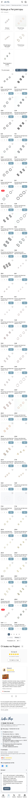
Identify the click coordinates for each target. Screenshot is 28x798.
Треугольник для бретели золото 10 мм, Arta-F (20, 462)
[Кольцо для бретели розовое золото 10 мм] (20, 405)
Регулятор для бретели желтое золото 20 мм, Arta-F (20, 602)
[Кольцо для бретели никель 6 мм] (20, 265)
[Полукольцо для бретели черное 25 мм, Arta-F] (20, 242)
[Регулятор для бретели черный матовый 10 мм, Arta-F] (20, 102)
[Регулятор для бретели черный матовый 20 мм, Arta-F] (7, 242)
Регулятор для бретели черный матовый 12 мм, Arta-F (20, 159)
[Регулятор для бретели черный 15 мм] (20, 172)
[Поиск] (22, 2)
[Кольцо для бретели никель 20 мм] (20, 382)
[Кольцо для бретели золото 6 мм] (7, 475)
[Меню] (2, 2)
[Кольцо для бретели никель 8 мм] (20, 289)
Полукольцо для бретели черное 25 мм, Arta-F (20, 252)
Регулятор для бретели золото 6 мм (20, 485)
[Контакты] (25, 2)
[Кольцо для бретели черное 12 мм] (7, 126)
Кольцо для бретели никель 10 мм (19, 322)
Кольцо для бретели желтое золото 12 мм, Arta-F (7, 555)
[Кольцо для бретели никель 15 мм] (20, 358)
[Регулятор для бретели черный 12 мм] (20, 126)
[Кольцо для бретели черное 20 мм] (20, 195)
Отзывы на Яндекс (10, 646)
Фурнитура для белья (16, 5)
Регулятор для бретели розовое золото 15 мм (7, 462)
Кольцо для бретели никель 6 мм (19, 276)
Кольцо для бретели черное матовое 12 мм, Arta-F (7, 159)
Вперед (17, 637)
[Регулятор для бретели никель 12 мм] (7, 358)
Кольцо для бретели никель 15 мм (19, 369)
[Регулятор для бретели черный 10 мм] (20, 79)
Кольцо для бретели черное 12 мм (6, 136)
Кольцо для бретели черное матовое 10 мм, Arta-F (7, 113)
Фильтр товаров (22, 70)
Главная (3, 5)
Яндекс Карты (7, 691)
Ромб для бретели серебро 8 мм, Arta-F (20, 625)
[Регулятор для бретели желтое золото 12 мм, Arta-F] (20, 545)
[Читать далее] (4, 709)
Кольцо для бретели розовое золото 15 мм (20, 439)
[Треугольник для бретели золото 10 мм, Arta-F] (20, 451)
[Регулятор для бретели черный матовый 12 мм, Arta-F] (20, 149)
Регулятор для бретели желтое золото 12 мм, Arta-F (20, 555)
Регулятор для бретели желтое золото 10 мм (20, 532)
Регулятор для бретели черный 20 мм (7, 229)
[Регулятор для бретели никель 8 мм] (7, 312)
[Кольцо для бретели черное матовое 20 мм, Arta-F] (20, 219)
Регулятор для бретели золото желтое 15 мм (20, 578)
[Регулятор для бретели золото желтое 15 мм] (20, 568)
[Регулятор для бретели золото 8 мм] (20, 498)
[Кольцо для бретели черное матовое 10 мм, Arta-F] (7, 102)
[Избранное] (12, 74)
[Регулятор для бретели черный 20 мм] (7, 219)
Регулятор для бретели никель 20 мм (7, 415)
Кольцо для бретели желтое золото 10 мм (6, 532)
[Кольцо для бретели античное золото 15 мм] (7, 614)
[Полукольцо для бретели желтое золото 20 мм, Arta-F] (7, 591)
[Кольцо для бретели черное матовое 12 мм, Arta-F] (7, 149)
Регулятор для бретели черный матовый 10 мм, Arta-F (20, 113)
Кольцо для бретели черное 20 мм (19, 206)
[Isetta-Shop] (7, 2)
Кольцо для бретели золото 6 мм (6, 485)
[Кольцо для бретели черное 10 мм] (7, 79)
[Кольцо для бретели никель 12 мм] (20, 335)
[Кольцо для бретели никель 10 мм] (20, 312)
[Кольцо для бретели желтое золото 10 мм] (7, 521)
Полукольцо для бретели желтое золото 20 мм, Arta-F (6, 602)
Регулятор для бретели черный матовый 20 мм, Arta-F (7, 252)
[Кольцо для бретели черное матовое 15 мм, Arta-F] (7, 195)
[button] (12, 696)
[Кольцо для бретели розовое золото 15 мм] (20, 428)
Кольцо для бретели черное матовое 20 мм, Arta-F (20, 229)
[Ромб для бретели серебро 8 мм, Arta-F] (20, 614)
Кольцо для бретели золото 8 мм (6, 509)
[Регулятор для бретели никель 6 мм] (7, 289)
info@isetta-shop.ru (8, 732)
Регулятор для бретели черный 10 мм (20, 90)
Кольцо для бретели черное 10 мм (6, 90)
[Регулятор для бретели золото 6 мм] (20, 475)
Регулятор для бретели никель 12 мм (7, 369)
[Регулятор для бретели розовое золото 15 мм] (7, 451)
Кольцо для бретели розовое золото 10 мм (20, 415)
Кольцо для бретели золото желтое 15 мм (6, 578)
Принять (6, 788)
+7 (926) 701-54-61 (7, 723)
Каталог (8, 5)
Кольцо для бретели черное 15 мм (6, 183)
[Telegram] (6, 766)
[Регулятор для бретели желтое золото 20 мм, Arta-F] (20, 591)
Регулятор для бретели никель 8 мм (7, 322)
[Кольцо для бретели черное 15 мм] (7, 172)
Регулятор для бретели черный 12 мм (20, 136)
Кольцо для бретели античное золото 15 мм (7, 625)
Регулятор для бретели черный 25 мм (7, 276)
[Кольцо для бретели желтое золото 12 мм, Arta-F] (7, 545)
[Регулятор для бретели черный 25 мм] (7, 265)
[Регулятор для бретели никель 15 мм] (7, 382)
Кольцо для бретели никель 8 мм (19, 299)
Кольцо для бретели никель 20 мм (19, 392)
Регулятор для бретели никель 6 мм (7, 299)
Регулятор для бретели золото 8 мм (20, 509)
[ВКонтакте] (2, 766)
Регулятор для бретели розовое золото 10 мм (7, 439)
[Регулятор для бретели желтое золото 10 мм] (20, 521)
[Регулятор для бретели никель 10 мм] (7, 335)
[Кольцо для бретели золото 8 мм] (7, 498)
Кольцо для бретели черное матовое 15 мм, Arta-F (7, 206)
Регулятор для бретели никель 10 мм (7, 346)
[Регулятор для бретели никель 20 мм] (7, 405)
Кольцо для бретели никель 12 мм (19, 346)
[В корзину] (11, 93)
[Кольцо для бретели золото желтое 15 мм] (7, 568)
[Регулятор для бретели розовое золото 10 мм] (7, 428)
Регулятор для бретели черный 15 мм (20, 183)
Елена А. (9, 668)
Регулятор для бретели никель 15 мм (7, 392)
